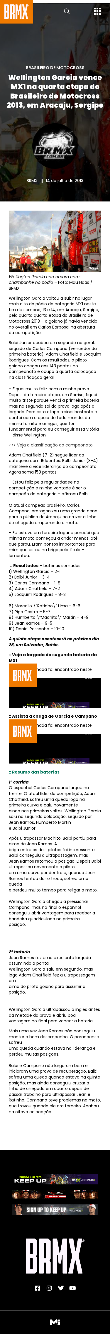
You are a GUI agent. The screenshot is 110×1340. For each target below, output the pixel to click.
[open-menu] (97, 12)
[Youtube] (73, 1288)
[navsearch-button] (67, 12)
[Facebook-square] (37, 1288)
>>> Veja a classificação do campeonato (51, 445)
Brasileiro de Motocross (55, 68)
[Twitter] (61, 1288)
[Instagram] (49, 1288)
